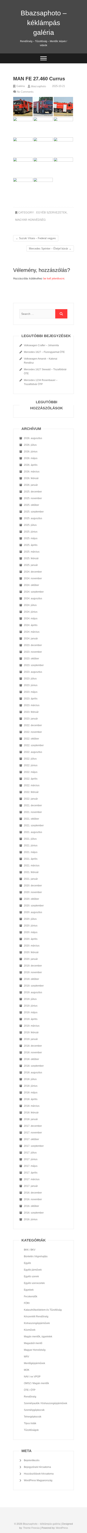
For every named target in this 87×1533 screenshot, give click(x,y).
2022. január (31, 798)
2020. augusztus (33, 912)
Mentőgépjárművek (34, 1363)
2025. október (31, 505)
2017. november (33, 1132)
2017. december (33, 1126)
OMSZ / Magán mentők (36, 1383)
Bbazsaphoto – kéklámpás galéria (44, 22)
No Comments (25, 91)
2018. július (30, 1079)
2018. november (33, 1052)
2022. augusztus (33, 752)
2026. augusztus (33, 438)
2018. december (33, 1045)
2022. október (31, 738)
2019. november (33, 972)
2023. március (31, 705)
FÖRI (27, 1303)
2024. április (30, 625)
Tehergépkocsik (32, 1416)
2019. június (30, 1005)
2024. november (33, 578)
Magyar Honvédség (30, 219)
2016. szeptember (34, 1212)
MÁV (26, 1356)
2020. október (31, 899)
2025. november (33, 498)
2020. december (33, 885)
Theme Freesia (31, 1528)
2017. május (30, 1166)
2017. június (30, 1159)
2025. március (31, 551)
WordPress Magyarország (38, 1480)
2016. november (33, 1199)
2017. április (30, 1172)
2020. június (30, 925)
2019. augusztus (33, 992)
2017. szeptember (34, 1146)
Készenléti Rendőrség (36, 1316)
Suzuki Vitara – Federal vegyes (36, 238)
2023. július (30, 678)
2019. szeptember (34, 985)
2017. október (31, 1139)
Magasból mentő (33, 1343)
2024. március (31, 631)
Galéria (20, 86)
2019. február (31, 1032)
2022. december (33, 725)
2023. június (30, 685)
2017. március (31, 1179)
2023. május (30, 692)
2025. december (33, 491)
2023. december (33, 645)
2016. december (33, 1192)
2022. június (30, 765)
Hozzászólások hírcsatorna (39, 1473)
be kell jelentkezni (53, 278)
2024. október (31, 585)
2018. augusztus (33, 1072)
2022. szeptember (34, 745)
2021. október (31, 818)
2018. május (30, 1092)
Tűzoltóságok (31, 1430)
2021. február (31, 872)
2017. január (31, 1186)
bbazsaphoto (38, 86)
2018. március (31, 1105)
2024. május (30, 618)
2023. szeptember (34, 665)
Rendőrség (30, 1396)
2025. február (31, 558)
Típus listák (30, 1423)
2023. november (33, 651)
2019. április (30, 1019)
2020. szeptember (34, 905)
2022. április (30, 778)
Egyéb (27, 1263)
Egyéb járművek (33, 1269)
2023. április (30, 698)
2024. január (31, 638)
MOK (26, 1370)
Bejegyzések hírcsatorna (37, 1467)
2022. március (31, 785)
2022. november (33, 732)
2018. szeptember (34, 1065)
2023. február (31, 712)
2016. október (31, 1206)
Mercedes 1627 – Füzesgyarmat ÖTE (44, 352)
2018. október (31, 1059)
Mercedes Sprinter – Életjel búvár (50, 248)
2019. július (30, 999)
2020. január (31, 959)
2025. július (30, 525)
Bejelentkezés (31, 1460)
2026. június (30, 451)
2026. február (31, 478)
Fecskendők (30, 1296)
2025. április (30, 545)
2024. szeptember (34, 591)
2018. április (30, 1099)
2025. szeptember (34, 511)
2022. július (30, 758)
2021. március (31, 865)
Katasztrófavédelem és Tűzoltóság (43, 1309)
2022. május (30, 772)
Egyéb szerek (31, 1276)
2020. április (30, 939)
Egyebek (29, 1289)
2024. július (30, 605)
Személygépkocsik (34, 1410)
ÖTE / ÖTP (29, 1390)
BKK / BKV (29, 1249)
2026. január (31, 485)
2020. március (31, 945)
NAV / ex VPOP (32, 1376)
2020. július (30, 919)
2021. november (33, 812)
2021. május (30, 852)
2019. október (31, 979)
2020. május (30, 932)
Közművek (29, 1329)
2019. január (31, 1039)
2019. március (31, 1025)
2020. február (31, 952)
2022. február (31, 792)
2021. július (30, 838)
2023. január (31, 718)
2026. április (30, 465)
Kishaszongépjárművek (37, 1323)
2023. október (31, 658)
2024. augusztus (33, 598)
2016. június (30, 1219)
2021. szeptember (34, 825)
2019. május (30, 1012)
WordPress (62, 1528)
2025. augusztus (33, 518)
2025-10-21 (58, 86)
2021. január (31, 878)
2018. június (30, 1085)
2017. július (30, 1152)
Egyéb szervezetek (51, 212)
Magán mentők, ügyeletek (38, 1336)
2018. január (31, 1119)
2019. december (33, 965)
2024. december (33, 571)
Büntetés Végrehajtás (36, 1256)
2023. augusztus (33, 671)
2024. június (30, 611)
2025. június (30, 531)
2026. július (30, 444)
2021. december (33, 805)
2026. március (31, 471)
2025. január (31, 565)
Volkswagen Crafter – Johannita (41, 345)
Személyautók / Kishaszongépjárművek (45, 1403)
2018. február (31, 1112)
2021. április (30, 858)
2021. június (30, 845)
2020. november (33, 892)
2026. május (30, 458)
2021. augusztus (33, 832)
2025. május (30, 538)
